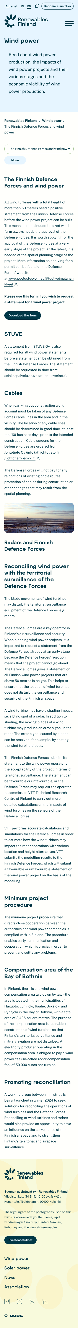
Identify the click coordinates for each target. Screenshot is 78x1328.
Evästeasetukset (20, 1240)
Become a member (57, 6)
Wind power (16, 1258)
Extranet (11, 6)
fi (22, 6)
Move (15, 160)
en (29, 6)
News (9, 1277)
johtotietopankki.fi (21, 458)
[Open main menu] (69, 24)
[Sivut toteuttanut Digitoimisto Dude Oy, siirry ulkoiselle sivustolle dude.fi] (13, 1316)
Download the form (23, 315)
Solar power (16, 1267)
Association (16, 1286)
